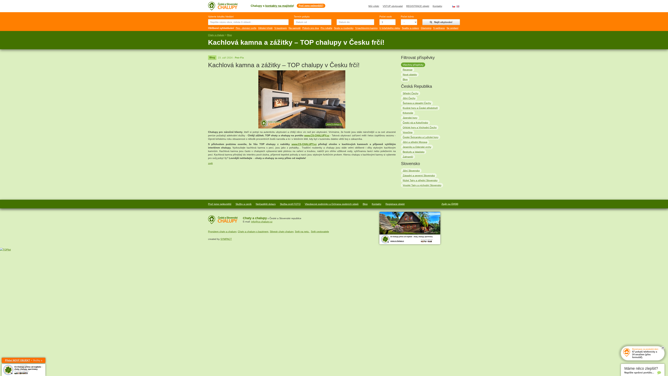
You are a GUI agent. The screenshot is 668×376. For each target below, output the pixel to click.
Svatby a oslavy (410, 28)
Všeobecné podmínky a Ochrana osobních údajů (332, 204)
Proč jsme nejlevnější (219, 204)
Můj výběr (373, 6)
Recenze (407, 69)
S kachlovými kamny (366, 28)
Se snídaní (452, 28)
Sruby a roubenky (343, 28)
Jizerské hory (410, 117)
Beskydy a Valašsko (413, 151)
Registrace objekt (395, 204)
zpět (210, 163)
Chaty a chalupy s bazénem (253, 231)
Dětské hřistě (265, 28)
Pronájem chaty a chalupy (222, 231)
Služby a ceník (244, 204)
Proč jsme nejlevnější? (311, 5)
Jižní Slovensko (411, 170)
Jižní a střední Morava (415, 142)
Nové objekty (410, 74)
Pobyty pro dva (310, 28)
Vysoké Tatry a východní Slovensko (422, 185)
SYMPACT (226, 239)
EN (457, 6)
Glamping (426, 28)
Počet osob (385, 16)
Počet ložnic (407, 16)
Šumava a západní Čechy (417, 103)
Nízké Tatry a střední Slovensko (420, 180)
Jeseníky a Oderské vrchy (417, 147)
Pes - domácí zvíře (246, 28)
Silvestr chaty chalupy (281, 231)
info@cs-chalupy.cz (261, 221)
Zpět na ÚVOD (450, 204)
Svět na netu (302, 231)
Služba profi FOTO (290, 204)
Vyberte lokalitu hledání (221, 16)
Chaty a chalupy (216, 35)
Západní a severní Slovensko (419, 175)
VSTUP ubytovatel (393, 6)
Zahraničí (408, 156)
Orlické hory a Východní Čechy (420, 127)
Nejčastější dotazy (266, 204)
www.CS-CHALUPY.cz (316, 135)
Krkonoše (408, 112)
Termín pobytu (302, 16)
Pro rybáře (326, 28)
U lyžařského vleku (389, 28)
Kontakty (437, 6)
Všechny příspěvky (413, 64)
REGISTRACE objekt (417, 6)
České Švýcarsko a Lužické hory (420, 137)
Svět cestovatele (320, 231)
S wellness (439, 28)
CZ (453, 6)
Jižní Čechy (409, 98)
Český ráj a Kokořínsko (415, 122)
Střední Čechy (410, 93)
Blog (229, 35)
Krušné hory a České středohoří (420, 108)
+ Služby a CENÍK (23, 361)
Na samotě (295, 28)
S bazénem (280, 28)
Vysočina (407, 132)
